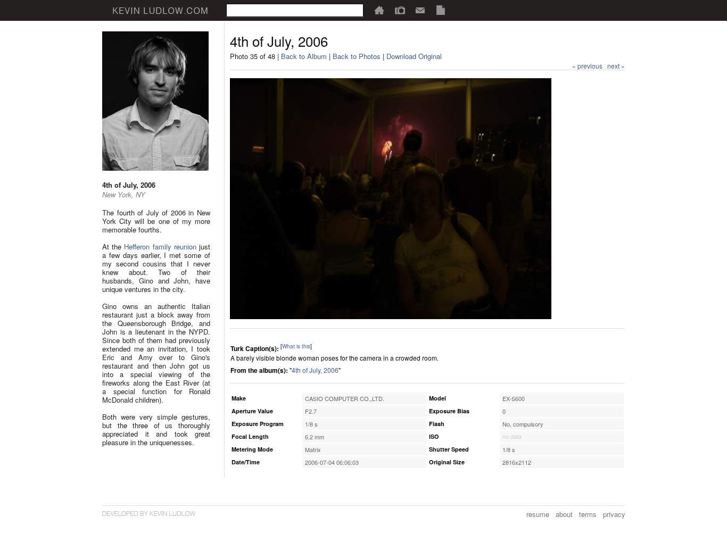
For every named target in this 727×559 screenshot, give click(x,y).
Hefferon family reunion (160, 246)
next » (616, 65)
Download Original (414, 56)
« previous (587, 65)
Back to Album (304, 56)
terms (588, 514)
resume (537, 514)
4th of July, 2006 (315, 369)
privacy (614, 514)
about (564, 514)
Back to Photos (357, 56)
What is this (296, 346)
